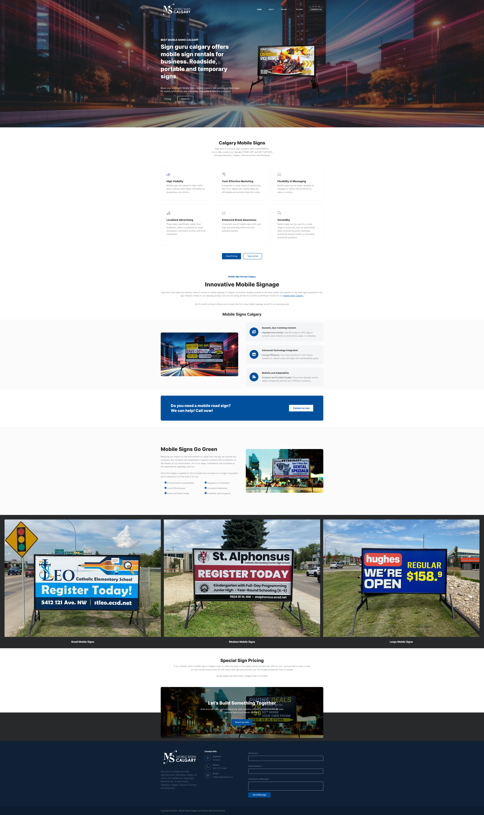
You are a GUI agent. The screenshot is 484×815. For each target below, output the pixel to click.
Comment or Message (259, 779)
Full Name (253, 753)
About (271, 9)
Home (259, 9)
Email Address (255, 766)
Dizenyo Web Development (213, 810)
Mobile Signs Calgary (188, 810)
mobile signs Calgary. (293, 295)
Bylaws (299, 9)
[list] (283, 70)
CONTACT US (316, 9)
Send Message (259, 795)
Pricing (284, 9)
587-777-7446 (219, 768)
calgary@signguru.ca (223, 777)
